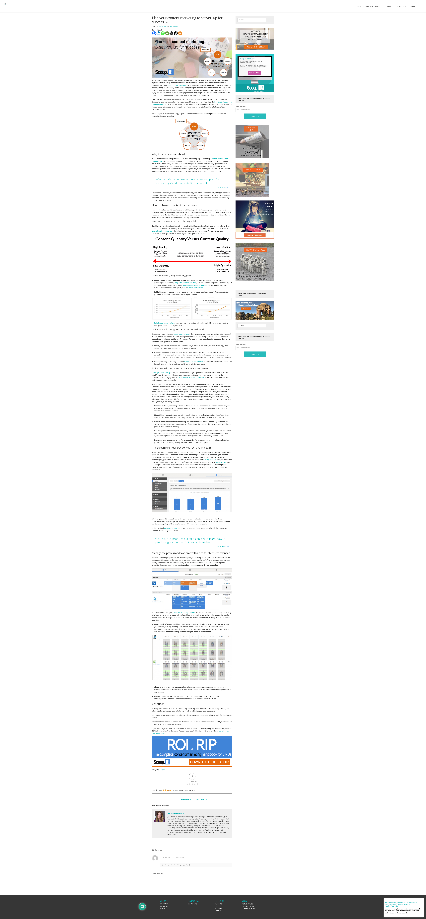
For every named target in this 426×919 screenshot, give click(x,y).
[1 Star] (164, 790)
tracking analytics (209, 459)
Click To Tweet (220, 187)
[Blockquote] (180, 865)
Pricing (389, 6)
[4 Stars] (169, 790)
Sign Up (413, 6)
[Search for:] (252, 20)
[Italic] (165, 865)
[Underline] (168, 865)
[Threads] (176, 33)
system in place (221, 462)
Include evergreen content (164, 323)
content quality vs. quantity (162, 231)
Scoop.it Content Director (193, 361)
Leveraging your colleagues (162, 372)
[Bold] (162, 865)
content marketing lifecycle (178, 85)
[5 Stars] (171, 790)
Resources (401, 6)
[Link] (187, 865)
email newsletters (189, 283)
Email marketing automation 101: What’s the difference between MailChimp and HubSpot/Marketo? (401, 904)
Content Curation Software (369, 6)
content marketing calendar (184, 612)
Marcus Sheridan (170, 528)
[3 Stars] (167, 790)
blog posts (178, 283)
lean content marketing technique (191, 377)
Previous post (185, 799)
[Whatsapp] (163, 33)
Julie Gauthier (174, 26)
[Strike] (171, 865)
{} (190, 865)
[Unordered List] (177, 865)
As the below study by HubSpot (195, 285)
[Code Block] (183, 865)
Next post (200, 799)
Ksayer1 (162, 769)
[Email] (167, 33)
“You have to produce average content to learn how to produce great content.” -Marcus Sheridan (190, 540)
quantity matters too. (195, 288)
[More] (180, 33)
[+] (193, 865)
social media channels (182, 334)
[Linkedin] (158, 33)
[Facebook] (154, 33)
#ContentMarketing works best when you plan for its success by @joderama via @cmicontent (189, 181)
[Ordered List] (174, 865)
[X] (171, 33)
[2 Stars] (165, 790)
